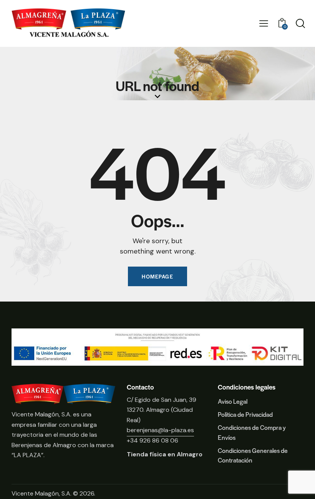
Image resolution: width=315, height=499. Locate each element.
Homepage (157, 276)
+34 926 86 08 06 (152, 440)
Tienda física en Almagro (164, 454)
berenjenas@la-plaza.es (160, 430)
